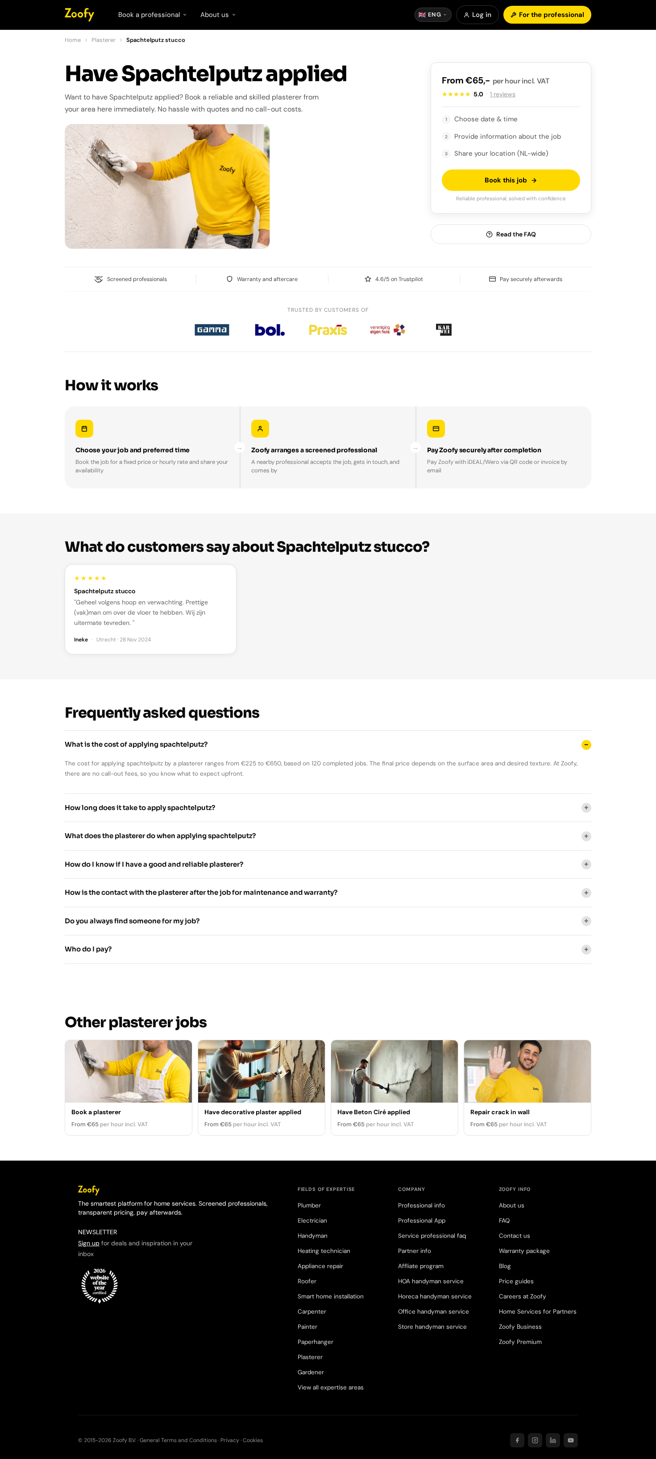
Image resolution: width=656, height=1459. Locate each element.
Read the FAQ (516, 234)
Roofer (307, 1281)
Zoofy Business (520, 1327)
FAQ (504, 1220)
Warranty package (524, 1251)
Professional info (421, 1205)
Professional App (421, 1220)
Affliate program (421, 1266)
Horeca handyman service (435, 1296)
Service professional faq (432, 1236)
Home (73, 40)
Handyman (313, 1236)
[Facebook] (517, 1440)
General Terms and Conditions (178, 1440)
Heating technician (324, 1251)
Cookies (253, 1440)
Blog (505, 1266)
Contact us (514, 1236)
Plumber (309, 1205)
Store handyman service (432, 1327)
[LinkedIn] (553, 1440)
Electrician (312, 1220)
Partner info (414, 1251)
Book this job (506, 180)
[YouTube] (571, 1440)
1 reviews (502, 94)
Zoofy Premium (520, 1342)
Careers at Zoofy (522, 1296)
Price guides (516, 1281)
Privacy (229, 1440)
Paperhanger (315, 1342)
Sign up (89, 1243)
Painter (307, 1327)
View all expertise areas (331, 1387)
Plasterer (103, 40)
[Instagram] (535, 1440)
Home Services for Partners (538, 1311)
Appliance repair (320, 1266)
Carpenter (312, 1311)
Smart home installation (331, 1296)
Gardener (311, 1372)
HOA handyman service (431, 1281)
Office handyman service (433, 1311)
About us (511, 1205)
